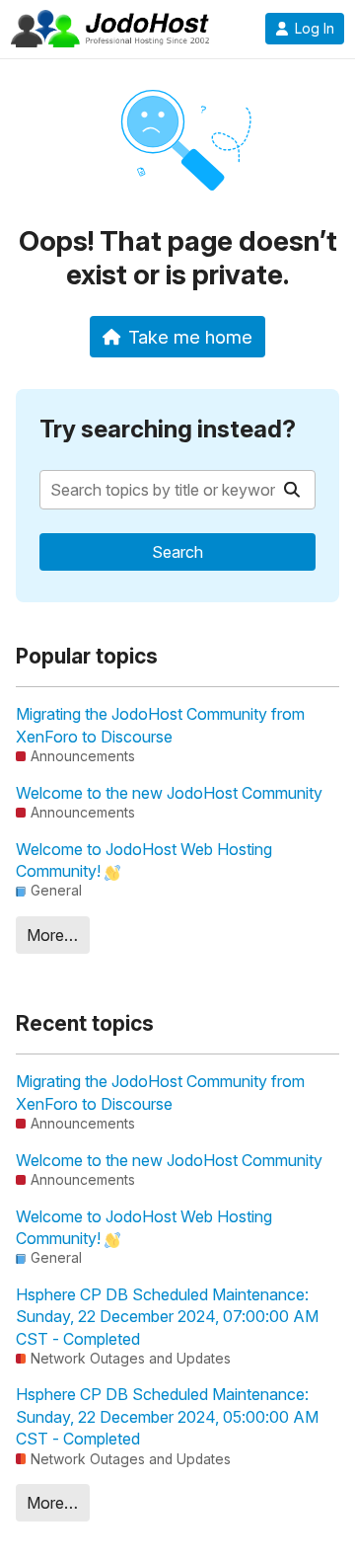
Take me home (190, 337)
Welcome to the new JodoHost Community (169, 793)
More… (52, 935)
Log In (314, 29)
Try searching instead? (167, 429)
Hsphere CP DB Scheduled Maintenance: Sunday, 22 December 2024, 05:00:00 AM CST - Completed (167, 1416)
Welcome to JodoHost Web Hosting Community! (144, 860)
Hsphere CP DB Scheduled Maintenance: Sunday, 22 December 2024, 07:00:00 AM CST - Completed (167, 1317)
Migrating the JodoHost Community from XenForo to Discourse (160, 724)
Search (177, 552)
